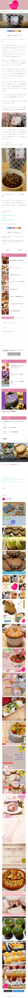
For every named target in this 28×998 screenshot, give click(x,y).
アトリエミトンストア (15, 236)
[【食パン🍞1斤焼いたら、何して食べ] (14, 611)
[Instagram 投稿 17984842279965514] (14, 757)
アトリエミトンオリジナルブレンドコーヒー (12, 240)
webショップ (5, 236)
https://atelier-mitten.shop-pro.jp (8, 215)
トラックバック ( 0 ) (20, 317)
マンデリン (20, 241)
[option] (9, 452)
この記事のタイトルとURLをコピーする (14, 35)
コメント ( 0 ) (8, 317)
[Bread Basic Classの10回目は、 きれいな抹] (14, 928)
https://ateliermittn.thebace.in (7, 219)
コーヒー (11, 241)
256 (3, 240)
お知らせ (9, 236)
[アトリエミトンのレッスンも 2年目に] (14, 879)
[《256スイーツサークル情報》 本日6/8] (14, 538)
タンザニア (16, 241)
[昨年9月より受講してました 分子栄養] (14, 855)
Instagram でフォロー (19, 990)
